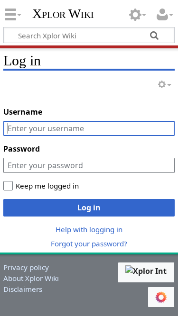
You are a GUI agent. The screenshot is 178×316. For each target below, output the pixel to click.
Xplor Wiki (63, 13)
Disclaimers (22, 289)
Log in (89, 207)
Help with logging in (89, 229)
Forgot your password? (89, 243)
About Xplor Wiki (31, 278)
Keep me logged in (47, 185)
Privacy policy (26, 267)
